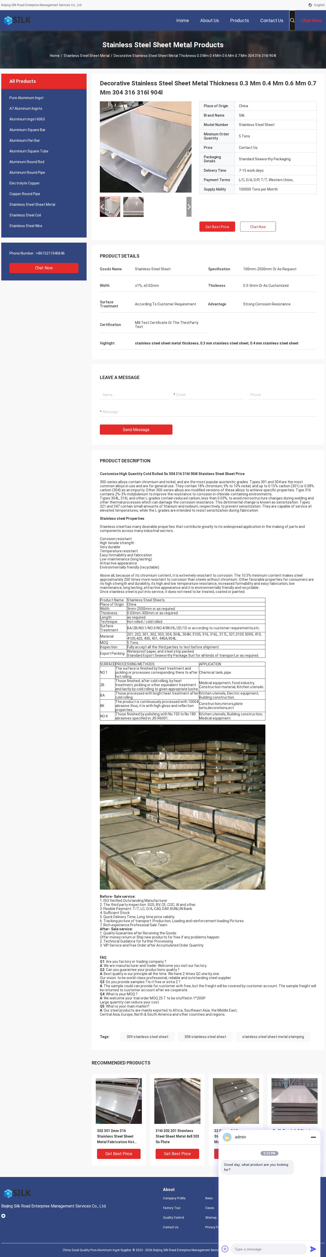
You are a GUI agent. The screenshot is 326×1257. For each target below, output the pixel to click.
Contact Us (171, 1227)
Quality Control (173, 1217)
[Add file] (225, 1248)
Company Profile (174, 1198)
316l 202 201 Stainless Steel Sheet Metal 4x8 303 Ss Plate (177, 1136)
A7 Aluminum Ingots (25, 108)
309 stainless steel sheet (147, 1037)
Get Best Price (217, 227)
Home (55, 56)
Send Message (136, 429)
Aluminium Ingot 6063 (27, 119)
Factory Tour (172, 1208)
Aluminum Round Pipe (27, 172)
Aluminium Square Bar (27, 130)
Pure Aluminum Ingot (26, 98)
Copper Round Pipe (24, 194)
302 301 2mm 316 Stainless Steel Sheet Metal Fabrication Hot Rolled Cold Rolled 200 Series (116, 1137)
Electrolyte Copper (24, 183)
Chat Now (44, 267)
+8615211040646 (50, 253)
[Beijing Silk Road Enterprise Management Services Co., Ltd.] (17, 20)
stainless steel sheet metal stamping (273, 1037)
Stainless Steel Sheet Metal (87, 56)
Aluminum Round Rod (26, 162)
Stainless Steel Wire (25, 226)
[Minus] (313, 1137)
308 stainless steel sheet (205, 1037)
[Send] (313, 1248)
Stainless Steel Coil (25, 215)
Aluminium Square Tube (28, 151)
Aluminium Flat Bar (24, 140)
